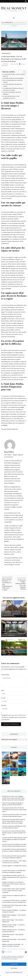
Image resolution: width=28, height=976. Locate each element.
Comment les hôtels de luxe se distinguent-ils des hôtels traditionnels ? (13, 634)
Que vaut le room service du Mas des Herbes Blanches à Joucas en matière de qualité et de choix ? (14, 832)
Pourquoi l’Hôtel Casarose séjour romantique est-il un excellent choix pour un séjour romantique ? (13, 890)
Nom (2, 690)
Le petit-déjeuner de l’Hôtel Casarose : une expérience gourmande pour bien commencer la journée (14, 877)
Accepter (14, 964)
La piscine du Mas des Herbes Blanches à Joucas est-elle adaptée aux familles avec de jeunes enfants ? (14, 839)
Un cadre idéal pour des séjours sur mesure (12, 85)
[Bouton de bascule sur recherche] (25, 1)
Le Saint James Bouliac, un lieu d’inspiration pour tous (11, 97)
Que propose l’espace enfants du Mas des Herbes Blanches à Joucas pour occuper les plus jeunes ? (14, 809)
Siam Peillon (6, 64)
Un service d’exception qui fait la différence (12, 93)
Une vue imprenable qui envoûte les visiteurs (13, 81)
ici (17, 429)
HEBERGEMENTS (6, 53)
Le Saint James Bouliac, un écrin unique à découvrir (14, 75)
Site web (3, 705)
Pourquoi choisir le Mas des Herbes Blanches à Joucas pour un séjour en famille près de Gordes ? (14, 851)
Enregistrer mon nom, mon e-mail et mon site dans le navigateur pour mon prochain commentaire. (13, 717)
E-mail (3, 698)
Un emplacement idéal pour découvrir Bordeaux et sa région (13, 89)
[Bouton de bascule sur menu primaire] (14, 18)
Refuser (14, 968)
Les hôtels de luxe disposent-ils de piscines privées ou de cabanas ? (13, 614)
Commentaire (5, 674)
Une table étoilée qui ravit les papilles (13, 78)
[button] (26, 952)
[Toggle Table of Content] (23, 72)
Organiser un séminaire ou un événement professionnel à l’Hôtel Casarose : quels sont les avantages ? (13, 883)
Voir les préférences (14, 972)
